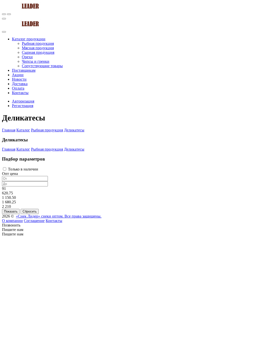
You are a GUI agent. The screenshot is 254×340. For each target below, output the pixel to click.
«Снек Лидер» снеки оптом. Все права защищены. (58, 216)
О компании (12, 221)
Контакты (54, 221)
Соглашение (34, 221)
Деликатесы (74, 130)
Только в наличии (22, 169)
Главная (8, 130)
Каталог (23, 130)
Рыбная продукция (47, 130)
